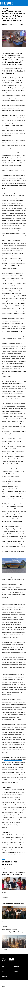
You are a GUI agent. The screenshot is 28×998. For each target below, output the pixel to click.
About (3, 971)
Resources (4, 976)
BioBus (24, 95)
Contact (16, 971)
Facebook (4, 825)
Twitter (10, 825)
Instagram (4, 827)
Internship (16, 966)
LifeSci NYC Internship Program (13, 759)
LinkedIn (15, 825)
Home (3, 966)
